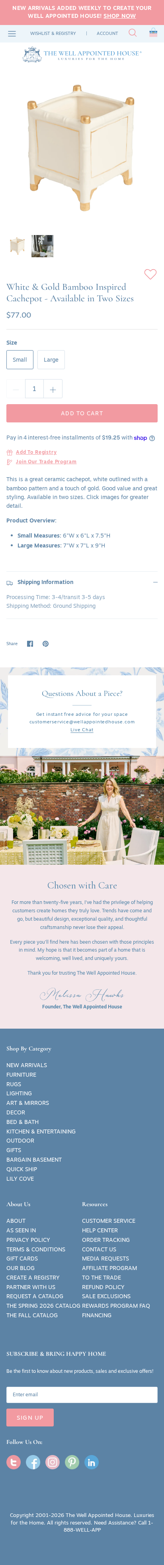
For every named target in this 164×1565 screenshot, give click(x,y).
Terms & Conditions (35, 1249)
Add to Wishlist (150, 274)
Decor (15, 1112)
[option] (82, 148)
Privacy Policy (28, 1240)
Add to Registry (36, 452)
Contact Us (99, 1249)
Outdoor (20, 1141)
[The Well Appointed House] (82, 54)
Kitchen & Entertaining (41, 1131)
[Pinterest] (72, 1462)
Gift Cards (22, 1258)
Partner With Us (30, 1287)
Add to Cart (82, 413)
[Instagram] (52, 1462)
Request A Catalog (34, 1296)
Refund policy (103, 1287)
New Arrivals (26, 1065)
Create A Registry (33, 1278)
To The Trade (101, 1278)
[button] (153, 33)
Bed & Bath (22, 1122)
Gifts (13, 1150)
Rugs (13, 1084)
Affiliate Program (109, 1268)
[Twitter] (13, 1462)
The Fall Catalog (32, 1315)
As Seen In (21, 1230)
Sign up (30, 1417)
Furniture (21, 1075)
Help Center (100, 1230)
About (15, 1221)
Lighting (19, 1093)
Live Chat (81, 729)
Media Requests (105, 1258)
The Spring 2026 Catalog (43, 1306)
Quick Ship (21, 1169)
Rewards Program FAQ (116, 1306)
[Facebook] (33, 1462)
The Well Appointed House (98, 1515)
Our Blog (20, 1268)
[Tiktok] (91, 1462)
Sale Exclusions (106, 1296)
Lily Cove (20, 1179)
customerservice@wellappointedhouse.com (82, 721)
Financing (96, 1315)
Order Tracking (106, 1240)
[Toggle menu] (12, 33)
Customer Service (108, 1221)
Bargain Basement (34, 1160)
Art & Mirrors (27, 1103)
